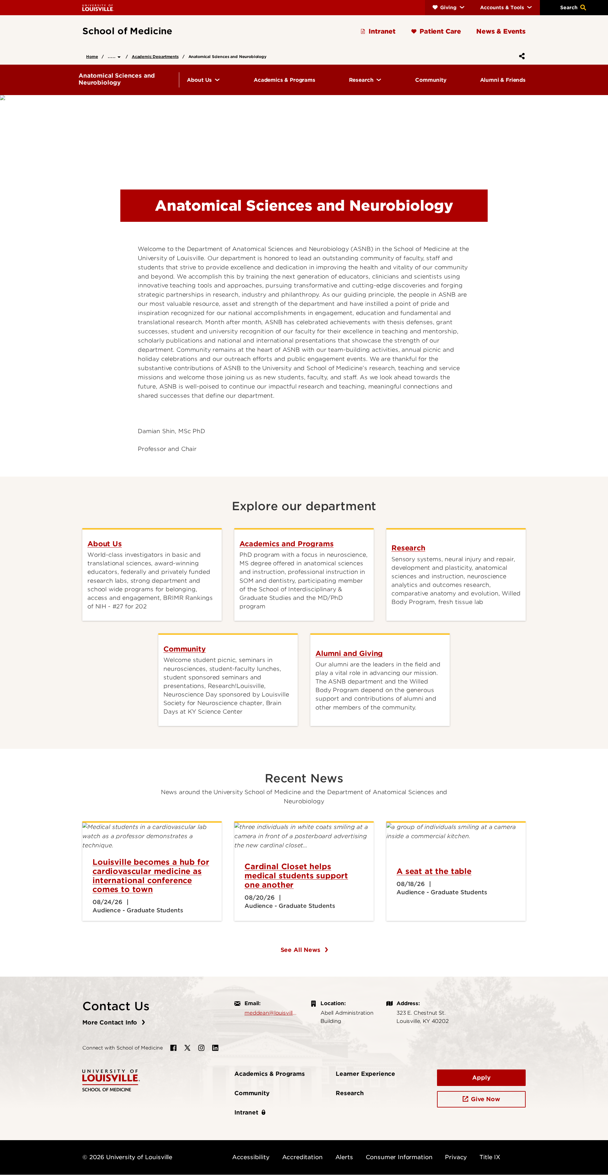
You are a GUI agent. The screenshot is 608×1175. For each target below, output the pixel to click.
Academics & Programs (269, 1073)
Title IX (489, 1157)
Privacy (456, 1157)
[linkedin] (215, 1048)
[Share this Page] (521, 56)
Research (350, 1093)
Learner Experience (365, 1073)
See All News (301, 950)
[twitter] (187, 1048)
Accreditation (302, 1157)
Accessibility (250, 1157)
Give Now (485, 1099)
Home (92, 56)
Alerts (344, 1157)
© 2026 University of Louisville (127, 1157)
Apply (481, 1077)
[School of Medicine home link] (111, 1079)
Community (251, 1093)
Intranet (246, 1112)
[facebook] (173, 1048)
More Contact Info (110, 1022)
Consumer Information (399, 1157)
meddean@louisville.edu (271, 1013)
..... (112, 56)
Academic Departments (155, 56)
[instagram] (201, 1048)
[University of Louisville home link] (98, 7)
